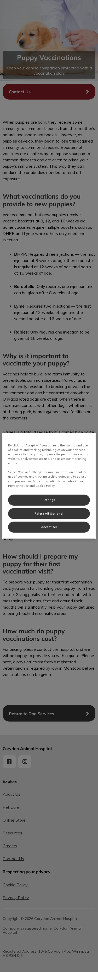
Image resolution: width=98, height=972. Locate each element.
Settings (49, 499)
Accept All (49, 527)
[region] (48, 486)
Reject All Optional (49, 513)
